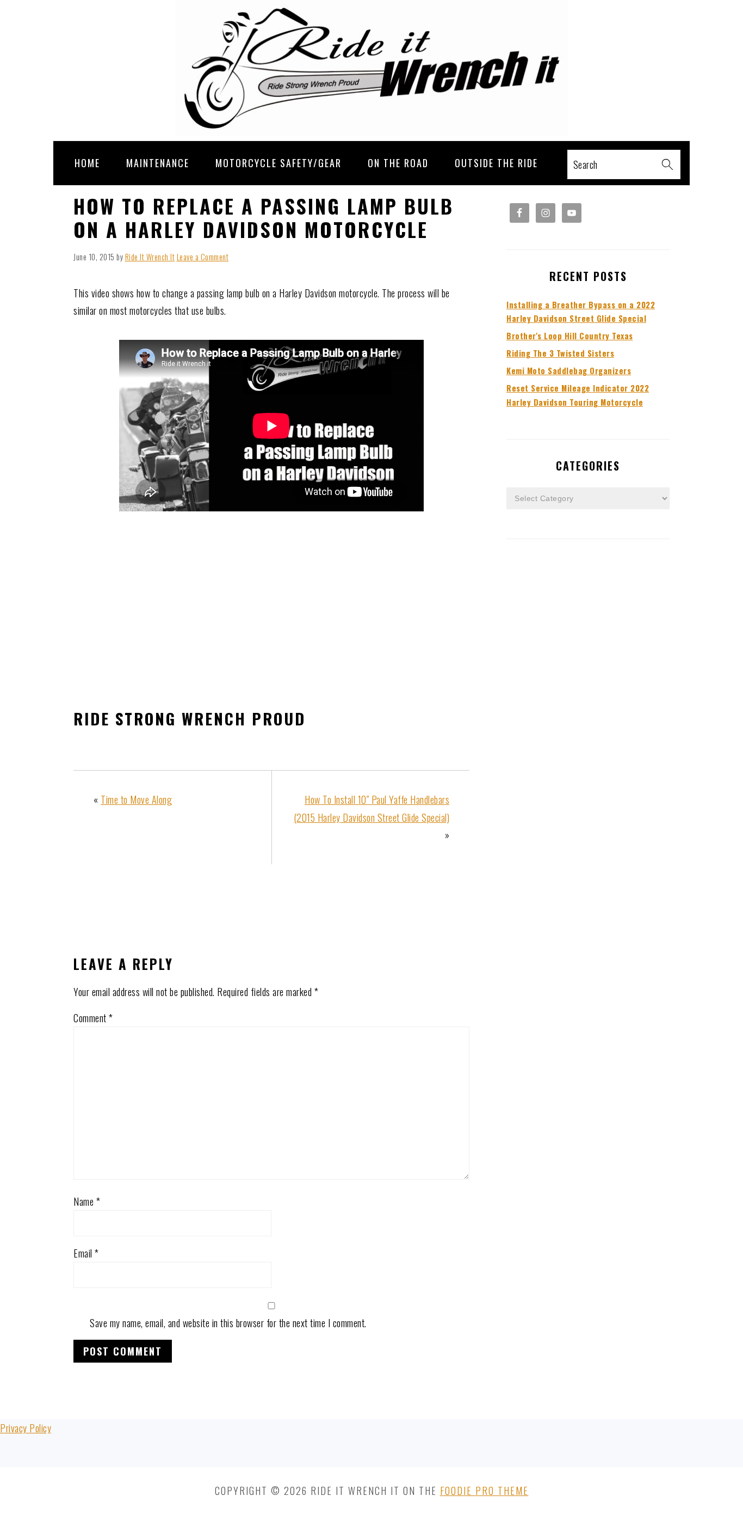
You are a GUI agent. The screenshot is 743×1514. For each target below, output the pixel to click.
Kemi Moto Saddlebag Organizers (568, 370)
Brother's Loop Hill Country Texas (569, 335)
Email (86, 1253)
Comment (93, 1018)
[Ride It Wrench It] (371, 132)
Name (86, 1201)
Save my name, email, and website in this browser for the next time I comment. (228, 1323)
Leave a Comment (203, 256)
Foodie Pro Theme (484, 1491)
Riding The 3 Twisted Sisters (560, 353)
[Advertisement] (271, 612)
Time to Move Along (136, 799)
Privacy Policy (25, 1428)
